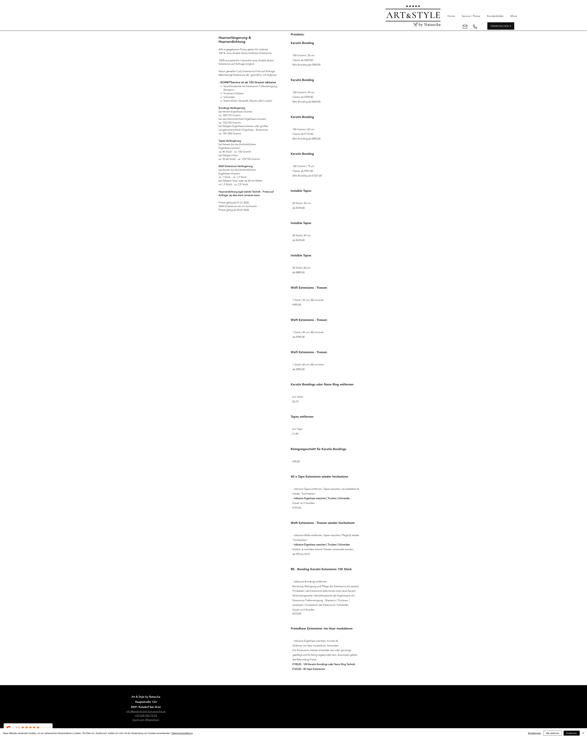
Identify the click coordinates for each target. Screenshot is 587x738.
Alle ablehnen (552, 733)
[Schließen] (583, 733)
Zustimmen (571, 733)
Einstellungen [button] (534, 733)
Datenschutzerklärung (182, 733)
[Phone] (475, 27)
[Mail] (465, 27)
